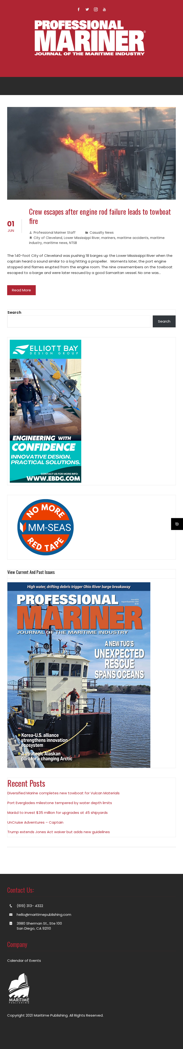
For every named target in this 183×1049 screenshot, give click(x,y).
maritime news (55, 243)
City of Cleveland (48, 238)
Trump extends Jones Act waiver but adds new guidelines (58, 831)
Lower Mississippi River (82, 238)
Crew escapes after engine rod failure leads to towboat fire (100, 216)
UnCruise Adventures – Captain (35, 822)
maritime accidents (132, 238)
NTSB (73, 243)
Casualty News (102, 232)
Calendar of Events (24, 960)
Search (14, 312)
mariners (108, 238)
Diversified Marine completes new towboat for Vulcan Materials (63, 793)
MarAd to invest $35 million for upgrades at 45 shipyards (57, 812)
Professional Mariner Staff (55, 232)
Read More (21, 290)
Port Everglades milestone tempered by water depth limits (59, 802)
